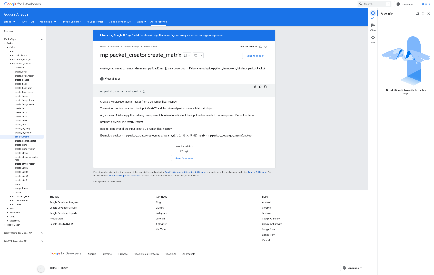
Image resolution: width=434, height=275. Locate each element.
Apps (140, 21)
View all (266, 240)
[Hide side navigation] (40, 269)
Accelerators (56, 218)
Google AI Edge (16, 14)
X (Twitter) (161, 224)
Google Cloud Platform (146, 254)
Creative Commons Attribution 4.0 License (185, 172)
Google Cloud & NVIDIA (62, 224)
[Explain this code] (255, 87)
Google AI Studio (271, 218)
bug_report (418, 14)
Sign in (426, 4)
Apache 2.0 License (257, 172)
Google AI (170, 254)
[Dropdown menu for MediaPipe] (56, 22)
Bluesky (160, 207)
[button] (20, 39)
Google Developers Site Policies (124, 175)
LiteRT (7, 21)
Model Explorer (72, 21)
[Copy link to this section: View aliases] (124, 79)
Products (115, 46)
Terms (53, 268)
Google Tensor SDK (120, 21)
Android (266, 202)
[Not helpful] (265, 46)
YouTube (161, 229)
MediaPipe (46, 21)
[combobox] (374, 4)
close (429, 14)
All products (188, 254)
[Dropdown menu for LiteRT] (15, 22)
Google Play (268, 235)
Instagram (161, 213)
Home (103, 46)
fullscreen (423, 14)
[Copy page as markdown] (196, 55)
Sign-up (175, 35)
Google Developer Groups (63, 207)
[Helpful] (260, 46)
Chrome (266, 207)
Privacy (64, 268)
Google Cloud (269, 229)
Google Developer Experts (63, 213)
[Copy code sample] (265, 87)
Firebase (266, 213)
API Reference (158, 21)
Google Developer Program (64, 202)
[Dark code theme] (260, 87)
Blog (158, 202)
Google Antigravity (272, 224)
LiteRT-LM (28, 21)
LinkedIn (160, 218)
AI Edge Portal (95, 21)
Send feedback (255, 55)
